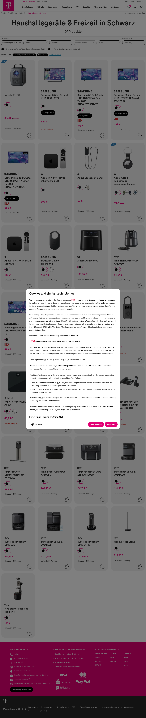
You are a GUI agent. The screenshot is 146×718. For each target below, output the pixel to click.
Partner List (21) (56, 417)
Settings (38, 424)
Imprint (46, 417)
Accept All (111, 424)
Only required (96, 424)
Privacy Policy (35, 417)
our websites (86, 350)
